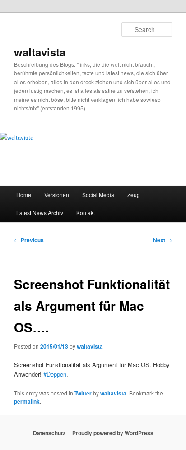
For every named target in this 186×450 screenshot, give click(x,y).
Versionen (56, 194)
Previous (29, 240)
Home (23, 194)
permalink (27, 401)
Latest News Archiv (39, 212)
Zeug (133, 194)
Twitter (83, 393)
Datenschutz (49, 433)
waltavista (39, 52)
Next (162, 240)
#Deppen (54, 374)
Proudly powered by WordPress (112, 433)
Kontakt (85, 212)
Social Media (98, 194)
